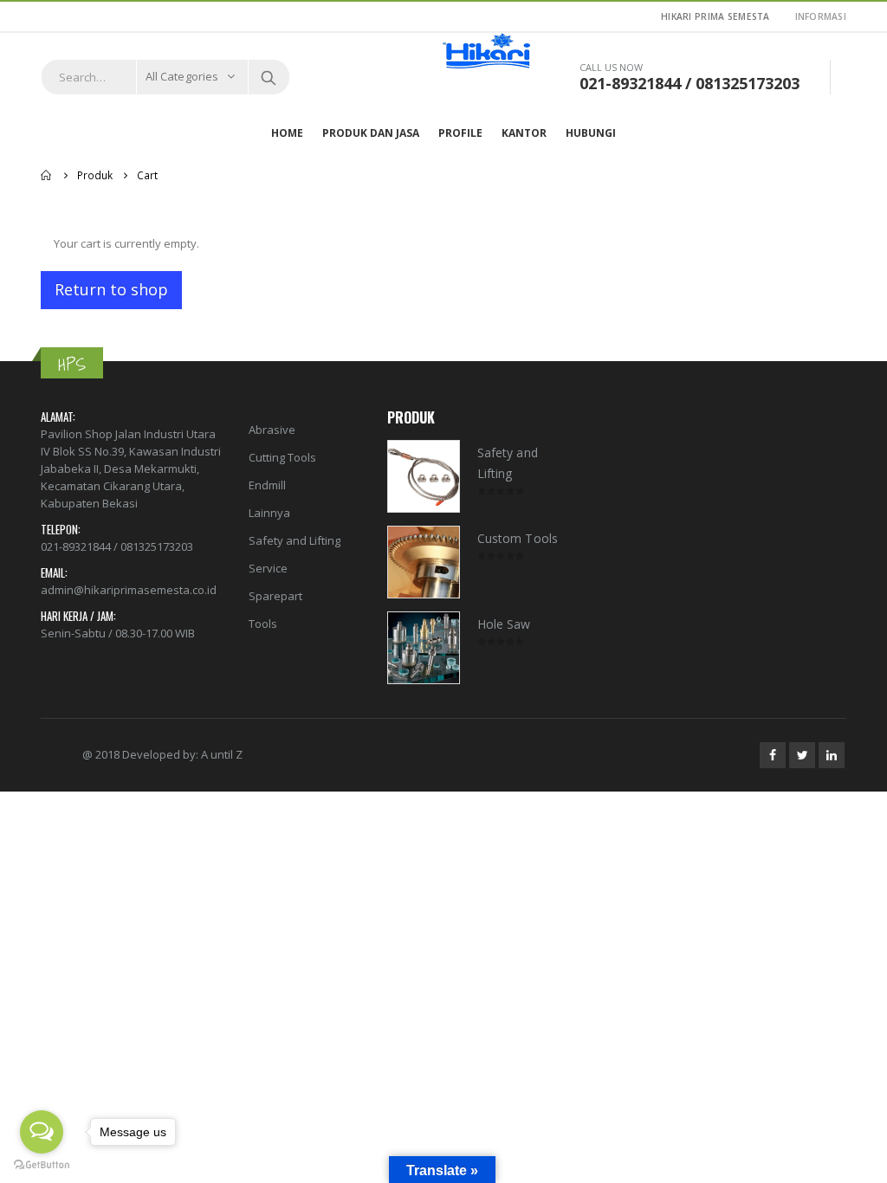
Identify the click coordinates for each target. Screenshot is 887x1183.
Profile (460, 133)
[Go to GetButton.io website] (41, 1165)
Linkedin (832, 755)
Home (287, 133)
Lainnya (269, 512)
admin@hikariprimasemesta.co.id (129, 590)
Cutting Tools (282, 457)
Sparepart (275, 596)
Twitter (802, 755)
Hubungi (591, 133)
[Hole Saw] (423, 647)
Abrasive (272, 429)
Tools (263, 623)
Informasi (820, 16)
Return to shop (111, 289)
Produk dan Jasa (370, 133)
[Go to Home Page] (47, 175)
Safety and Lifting (294, 540)
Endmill (267, 485)
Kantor (524, 133)
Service (268, 568)
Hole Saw (504, 624)
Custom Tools (517, 538)
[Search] (268, 77)
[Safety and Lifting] (423, 476)
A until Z (222, 754)
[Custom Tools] (423, 562)
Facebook (773, 755)
